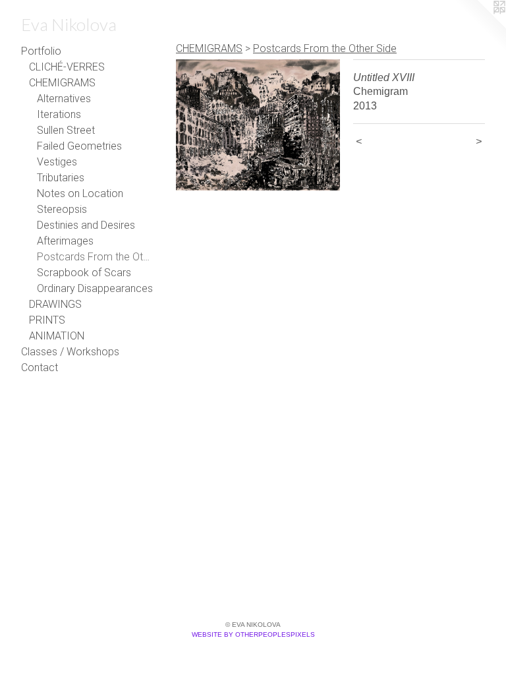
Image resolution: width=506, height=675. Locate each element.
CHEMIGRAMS (62, 82)
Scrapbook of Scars (84, 272)
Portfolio (41, 51)
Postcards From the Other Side (95, 256)
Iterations (59, 114)
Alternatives (64, 98)
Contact (39, 367)
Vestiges (57, 162)
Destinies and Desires (86, 225)
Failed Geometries (79, 146)
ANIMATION (56, 336)
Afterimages (65, 241)
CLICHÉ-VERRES (67, 67)
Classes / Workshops (70, 351)
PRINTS (47, 320)
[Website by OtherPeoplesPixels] (479, 26)
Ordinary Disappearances (95, 288)
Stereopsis (62, 209)
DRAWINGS (55, 304)
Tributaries (60, 177)
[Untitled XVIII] (258, 125)
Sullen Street (66, 130)
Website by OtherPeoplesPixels (253, 634)
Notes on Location (80, 193)
